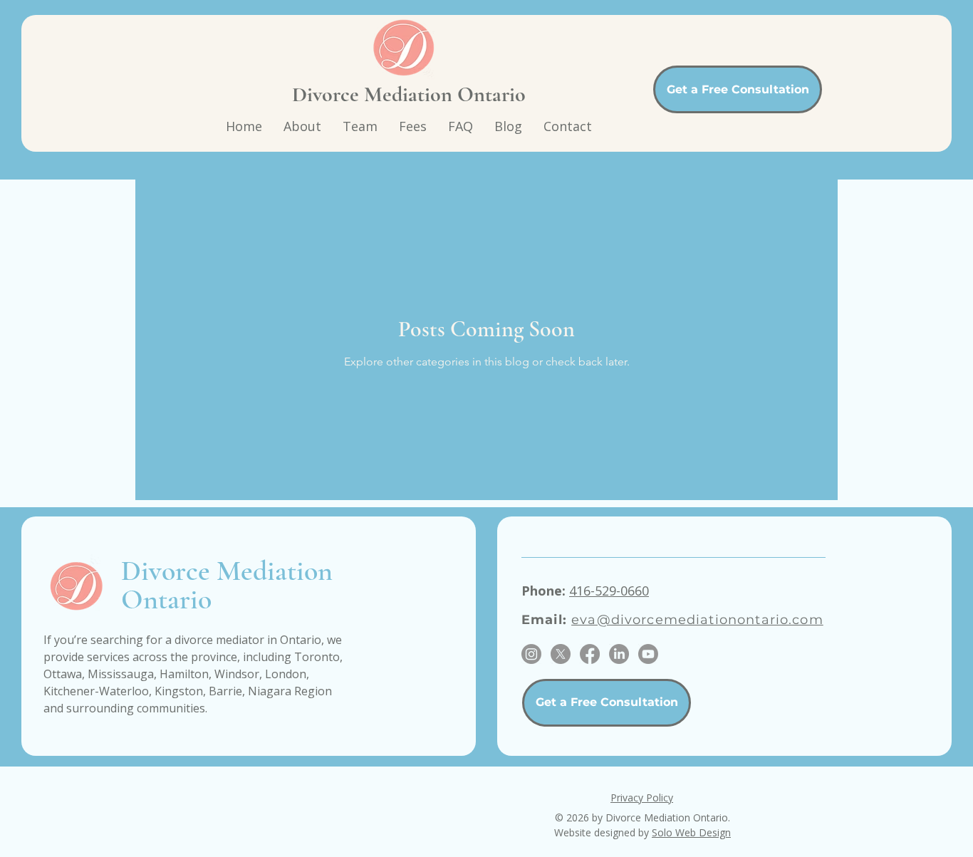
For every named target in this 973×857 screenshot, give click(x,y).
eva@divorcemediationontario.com (697, 620)
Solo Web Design (691, 832)
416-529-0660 (609, 590)
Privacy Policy (641, 797)
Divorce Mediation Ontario (409, 94)
